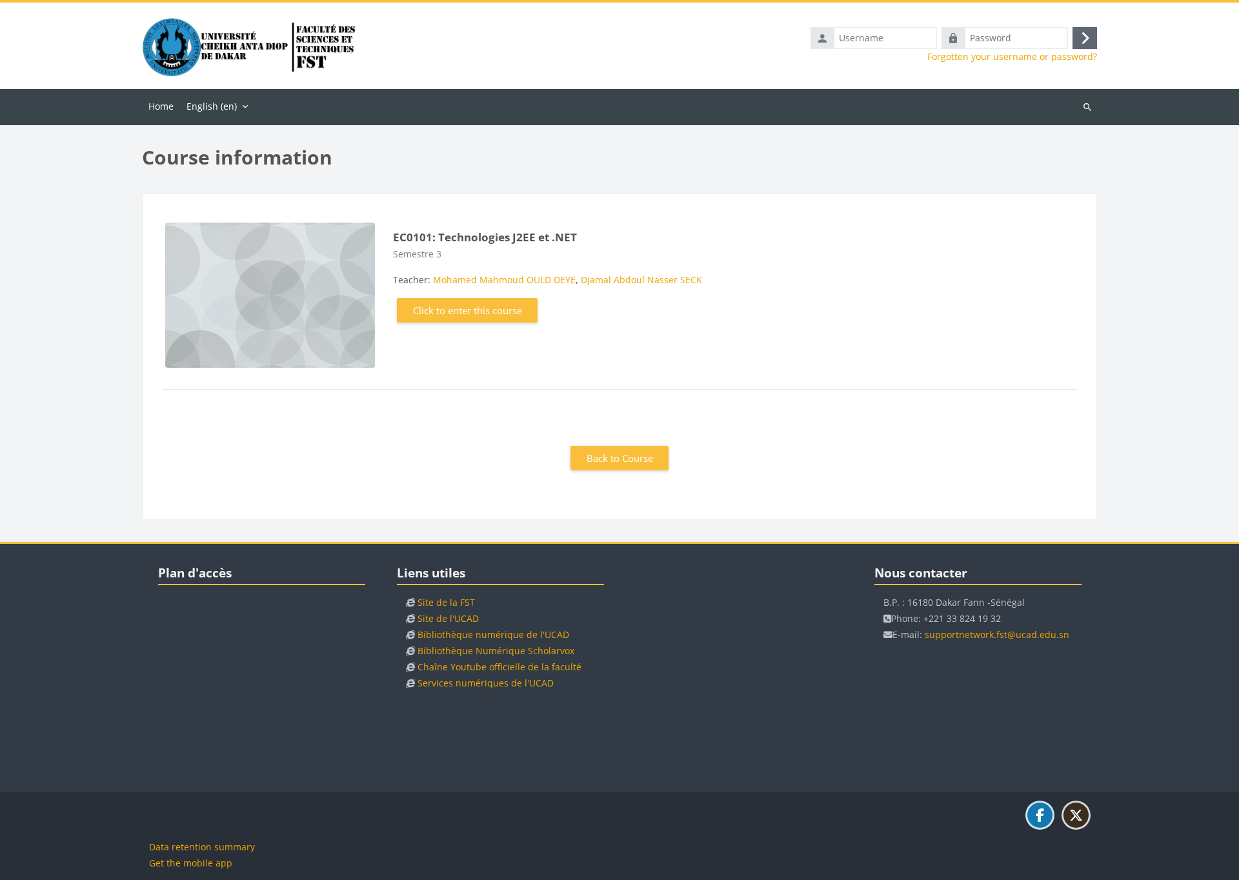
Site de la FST (446, 602)
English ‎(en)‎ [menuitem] (211, 106)
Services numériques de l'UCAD (486, 683)
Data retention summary (202, 847)
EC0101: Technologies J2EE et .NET (485, 237)
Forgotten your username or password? (1012, 57)
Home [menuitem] (161, 106)
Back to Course (620, 458)
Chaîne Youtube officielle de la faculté (499, 667)
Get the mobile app (190, 863)
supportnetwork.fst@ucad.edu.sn (997, 634)
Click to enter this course (467, 310)
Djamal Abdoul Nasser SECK (641, 280)
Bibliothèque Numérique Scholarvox (496, 651)
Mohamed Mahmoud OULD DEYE (504, 280)
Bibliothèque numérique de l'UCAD (493, 634)
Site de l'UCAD (448, 618)
